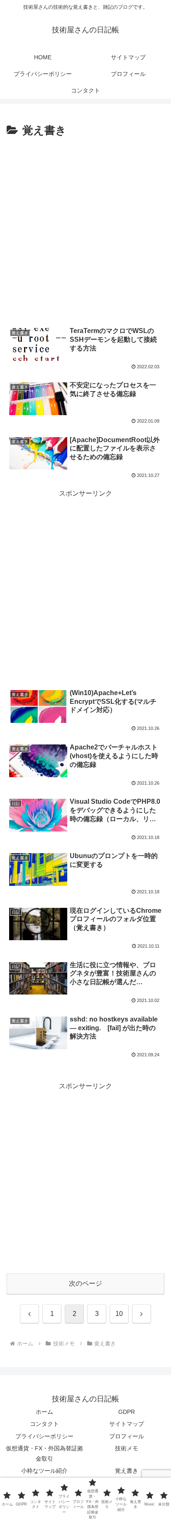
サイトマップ (126, 1423)
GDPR (126, 1411)
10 (119, 1313)
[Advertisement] (85, 229)
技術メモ (126, 1448)
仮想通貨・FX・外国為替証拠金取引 (44, 1453)
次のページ (85, 1283)
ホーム (44, 1411)
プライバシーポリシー (44, 1436)
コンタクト (44, 1423)
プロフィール (126, 1436)
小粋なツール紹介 (44, 1470)
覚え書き (126, 1470)
